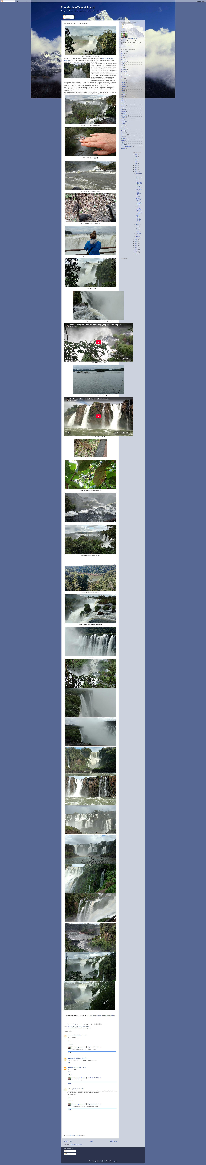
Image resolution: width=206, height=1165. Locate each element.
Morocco (123, 111)
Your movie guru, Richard (78, 1047)
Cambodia (123, 61)
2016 (136, 171)
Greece (123, 90)
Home (91, 1141)
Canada (123, 63)
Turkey (123, 140)
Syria (122, 136)
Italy (122, 98)
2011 (136, 247)
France (123, 84)
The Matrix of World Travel (78, 7)
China (122, 67)
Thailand (123, 138)
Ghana (123, 88)
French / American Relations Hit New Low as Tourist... (139, 184)
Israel (122, 96)
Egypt (122, 78)
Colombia (123, 69)
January (138, 236)
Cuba (122, 73)
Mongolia (123, 109)
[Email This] (95, 1024)
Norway (123, 117)
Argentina (75, 1026)
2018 (136, 167)
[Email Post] (92, 1024)
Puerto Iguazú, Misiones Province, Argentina (80, 1028)
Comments (67, 18)
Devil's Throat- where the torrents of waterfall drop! (102, 1015)
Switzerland (124, 134)
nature (87, 1026)
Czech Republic (125, 75)
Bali (122, 57)
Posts (65, 15)
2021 (136, 161)
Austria (123, 55)
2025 (136, 154)
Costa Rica (124, 71)
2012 (136, 245)
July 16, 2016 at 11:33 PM (77, 1089)
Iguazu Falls (82, 1026)
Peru (122, 119)
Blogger (114, 1161)
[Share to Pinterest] (101, 1024)
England (123, 80)
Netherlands (124, 115)
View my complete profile (127, 46)
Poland (123, 123)
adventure (70, 1026)
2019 (136, 165)
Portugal (123, 125)
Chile (122, 65)
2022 (136, 159)
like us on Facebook (75, 1135)
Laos (122, 104)
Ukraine (123, 144)
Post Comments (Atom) (76, 1144)
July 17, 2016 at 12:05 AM (94, 1104)
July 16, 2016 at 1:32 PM (79, 1067)
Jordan (123, 102)
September (139, 173)
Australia (123, 53)
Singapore (123, 129)
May (137, 226)
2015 (136, 239)
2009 (136, 252)
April (137, 229)
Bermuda (123, 59)
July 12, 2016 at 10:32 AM (94, 1047)
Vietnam (123, 148)
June (137, 224)
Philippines (124, 121)
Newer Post (68, 1141)
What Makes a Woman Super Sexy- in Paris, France (139, 193)
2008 (136, 254)
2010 (136, 249)
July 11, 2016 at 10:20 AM (79, 1035)
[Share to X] (98, 1024)
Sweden (123, 132)
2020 (136, 163)
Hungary (123, 92)
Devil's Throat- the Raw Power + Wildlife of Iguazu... (139, 210)
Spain (122, 131)
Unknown (70, 1035)
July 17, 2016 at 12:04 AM (94, 1077)
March (138, 231)
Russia (123, 127)
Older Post (113, 1141)
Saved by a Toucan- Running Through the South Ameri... (139, 201)
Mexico (123, 107)
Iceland (123, 94)
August (138, 177)
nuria (69, 1089)
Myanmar (123, 113)
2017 (136, 169)
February (138, 233)
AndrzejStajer (102, 1161)
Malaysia (123, 105)
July (137, 179)
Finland (123, 82)
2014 (136, 241)
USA (122, 142)
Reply (69, 1041)
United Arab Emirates (126, 146)
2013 (136, 243)
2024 (136, 156)
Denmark (123, 77)
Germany (123, 86)
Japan (122, 100)
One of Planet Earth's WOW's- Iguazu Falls (138, 219)
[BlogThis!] (96, 1024)
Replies (71, 1044)
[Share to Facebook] (99, 1024)
